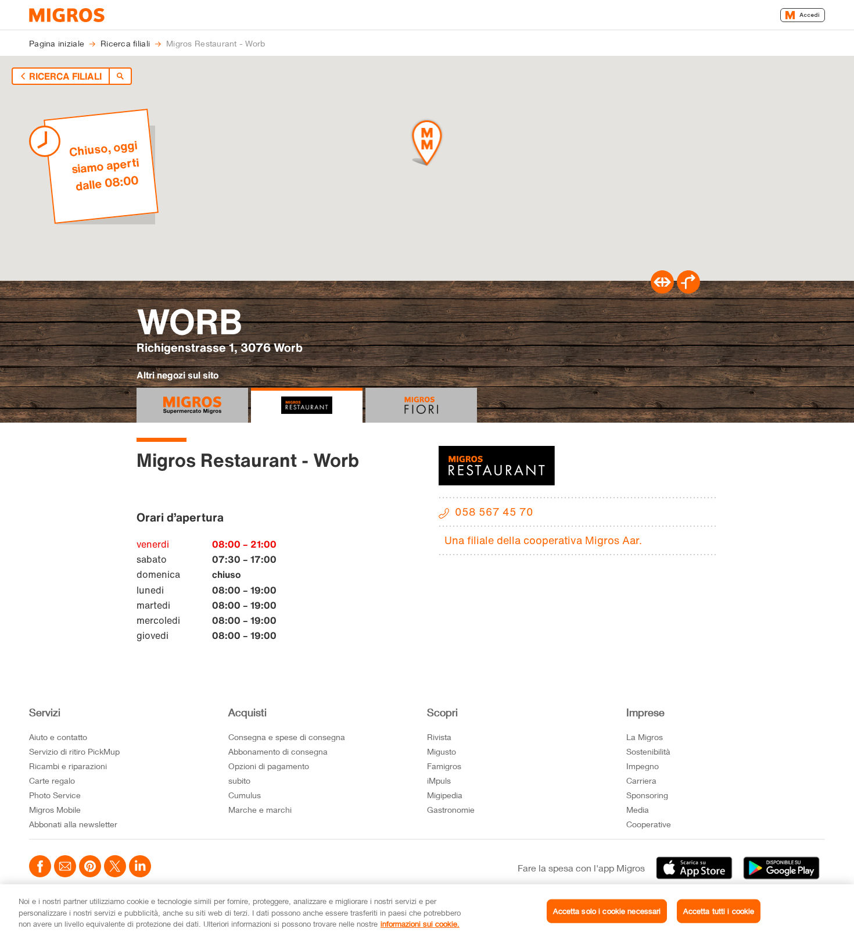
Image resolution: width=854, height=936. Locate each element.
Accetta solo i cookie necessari (607, 910)
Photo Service (55, 795)
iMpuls (439, 780)
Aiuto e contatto (58, 737)
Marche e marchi (260, 809)
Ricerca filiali (65, 76)
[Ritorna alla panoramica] (120, 76)
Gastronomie (451, 809)
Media (637, 809)
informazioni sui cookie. (420, 923)
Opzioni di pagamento (268, 766)
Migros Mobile (55, 809)
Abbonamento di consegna (278, 751)
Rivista (439, 737)
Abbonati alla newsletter (73, 824)
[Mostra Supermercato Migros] (192, 405)
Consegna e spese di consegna (286, 737)
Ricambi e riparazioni (68, 766)
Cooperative (648, 824)
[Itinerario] (662, 290)
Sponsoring (647, 795)
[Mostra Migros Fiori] (421, 405)
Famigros (444, 766)
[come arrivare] (688, 290)
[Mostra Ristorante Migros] (307, 405)
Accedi (809, 14)
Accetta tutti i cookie (718, 910)
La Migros (644, 737)
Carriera (641, 780)
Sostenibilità (648, 751)
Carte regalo (52, 780)
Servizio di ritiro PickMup (74, 751)
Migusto (441, 751)
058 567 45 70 (494, 511)
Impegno (642, 766)
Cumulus (244, 795)
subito (239, 780)
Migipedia (444, 795)
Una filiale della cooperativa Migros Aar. (543, 540)
